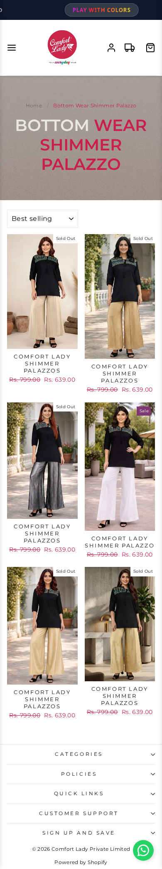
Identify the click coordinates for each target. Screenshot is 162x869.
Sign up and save (78, 833)
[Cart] (150, 47)
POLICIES (79, 774)
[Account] (111, 48)
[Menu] (11, 47)
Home (34, 105)
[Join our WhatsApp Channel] (143, 850)
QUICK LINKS (79, 793)
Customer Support (79, 813)
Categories (79, 754)
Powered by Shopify (81, 862)
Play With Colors (81, 10)
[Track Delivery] (130, 48)
